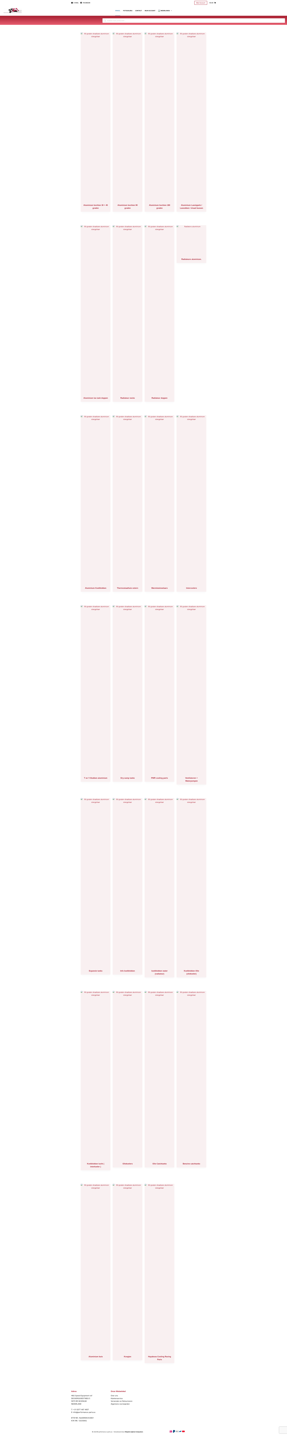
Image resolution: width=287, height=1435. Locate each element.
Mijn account (150, 10)
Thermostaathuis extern (127, 588)
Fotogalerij (127, 10)
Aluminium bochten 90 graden (127, 206)
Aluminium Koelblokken (95, 588)
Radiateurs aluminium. (191, 259)
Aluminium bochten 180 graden (159, 206)
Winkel (117, 10)
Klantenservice (117, 1398)
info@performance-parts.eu (84, 1412)
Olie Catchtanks (159, 1164)
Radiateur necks (127, 398)
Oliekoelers (128, 1164)
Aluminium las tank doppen (95, 398)
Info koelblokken (127, 971)
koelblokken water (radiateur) (159, 972)
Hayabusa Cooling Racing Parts (159, 1358)
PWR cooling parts (159, 778)
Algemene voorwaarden (120, 1404)
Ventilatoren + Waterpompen (191, 779)
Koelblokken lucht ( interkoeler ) (95, 1165)
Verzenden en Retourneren (121, 1401)
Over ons (114, 1396)
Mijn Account (200, 3)
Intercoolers (191, 588)
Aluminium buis (96, 1357)
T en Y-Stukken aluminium (95, 778)
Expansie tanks (95, 971)
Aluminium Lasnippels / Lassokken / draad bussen (191, 206)
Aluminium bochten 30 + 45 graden (95, 206)
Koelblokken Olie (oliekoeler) (191, 972)
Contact (138, 10)
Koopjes (127, 1357)
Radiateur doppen (159, 398)
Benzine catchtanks (191, 1164)
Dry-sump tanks (128, 778)
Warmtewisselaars (159, 588)
